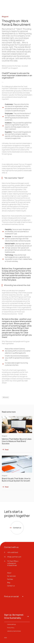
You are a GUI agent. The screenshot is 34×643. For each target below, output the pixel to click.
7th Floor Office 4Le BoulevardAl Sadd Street (12, 563)
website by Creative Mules (14, 631)
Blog (8, 582)
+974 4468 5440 (12, 552)
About (9, 573)
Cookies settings (11, 624)
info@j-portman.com (14, 557)
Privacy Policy (10, 627)
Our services (11, 576)
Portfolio (10, 579)
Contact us (11, 586)
